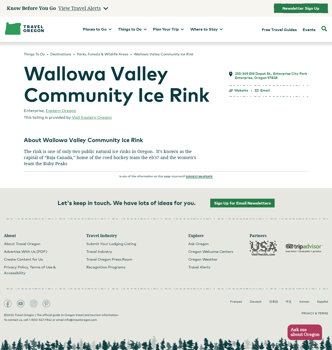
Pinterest (46, 303)
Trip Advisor (304, 248)
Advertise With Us (25, 251)
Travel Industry (99, 251)
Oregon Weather (203, 259)
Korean (304, 301)
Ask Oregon (198, 243)
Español (322, 301)
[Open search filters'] (324, 29)
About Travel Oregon (22, 243)
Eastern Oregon (61, 110)
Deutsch (256, 301)
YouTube (21, 303)
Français (236, 301)
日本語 (273, 301)
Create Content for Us (23, 259)
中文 (289, 301)
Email (265, 90)
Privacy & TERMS (314, 313)
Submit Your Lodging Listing (111, 243)
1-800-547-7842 (40, 320)
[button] (304, 332)
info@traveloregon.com (80, 320)
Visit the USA (263, 248)
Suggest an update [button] (199, 176)
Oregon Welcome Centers (210, 251)
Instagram (33, 303)
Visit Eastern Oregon (92, 117)
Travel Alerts (199, 267)
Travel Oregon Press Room (109, 259)
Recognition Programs (105, 267)
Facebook (8, 303)
